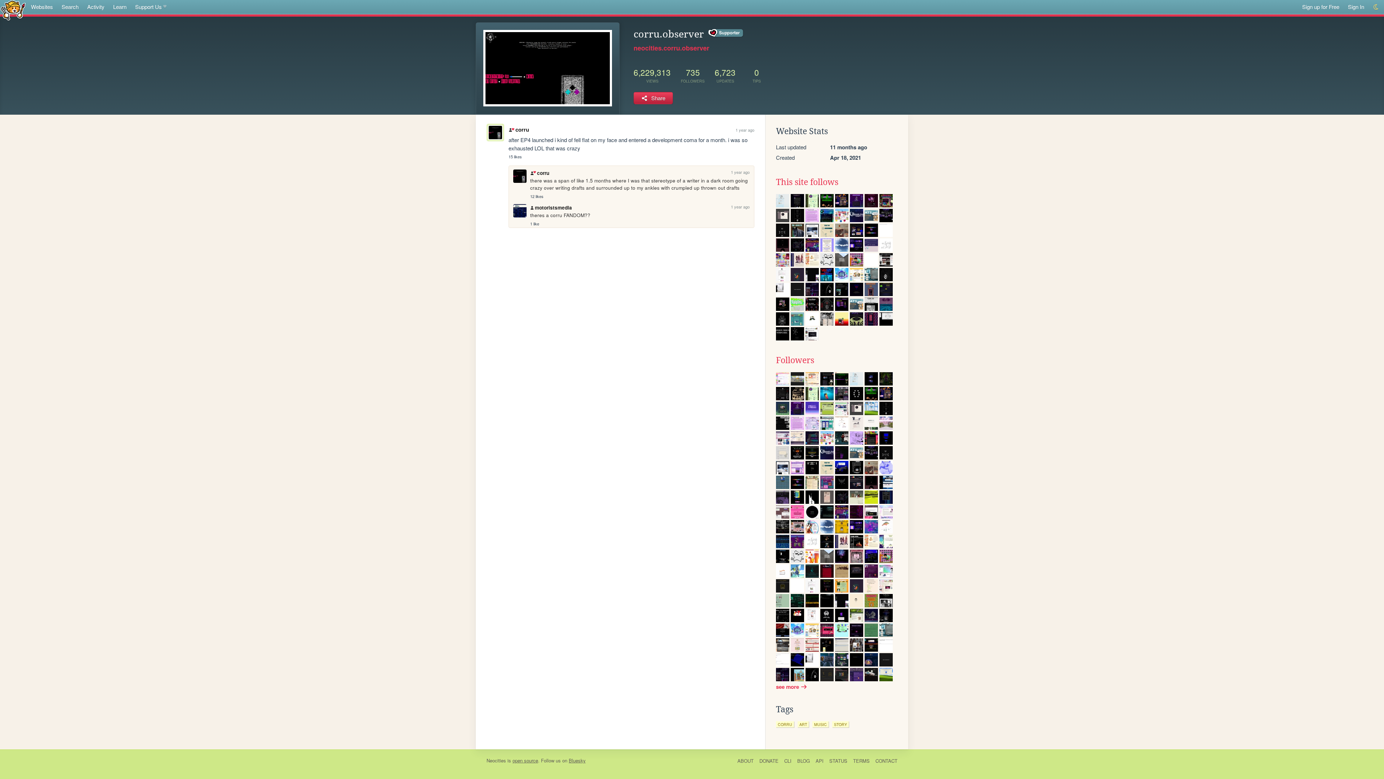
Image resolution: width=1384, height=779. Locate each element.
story (840, 724)
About (745, 760)
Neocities (496, 760)
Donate (768, 760)
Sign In (1356, 6)
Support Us (148, 6)
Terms (861, 760)
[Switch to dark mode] (1376, 7)
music (820, 724)
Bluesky (577, 760)
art (803, 724)
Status (838, 760)
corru (522, 129)
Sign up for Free (1320, 6)
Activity (96, 6)
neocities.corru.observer (671, 48)
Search (70, 6)
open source (525, 760)
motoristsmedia (553, 207)
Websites (42, 6)
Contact (886, 760)
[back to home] (13, 10)
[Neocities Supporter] (726, 33)
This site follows (807, 182)
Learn (120, 6)
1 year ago (745, 130)
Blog (803, 760)
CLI (787, 760)
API (820, 760)
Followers (795, 360)
